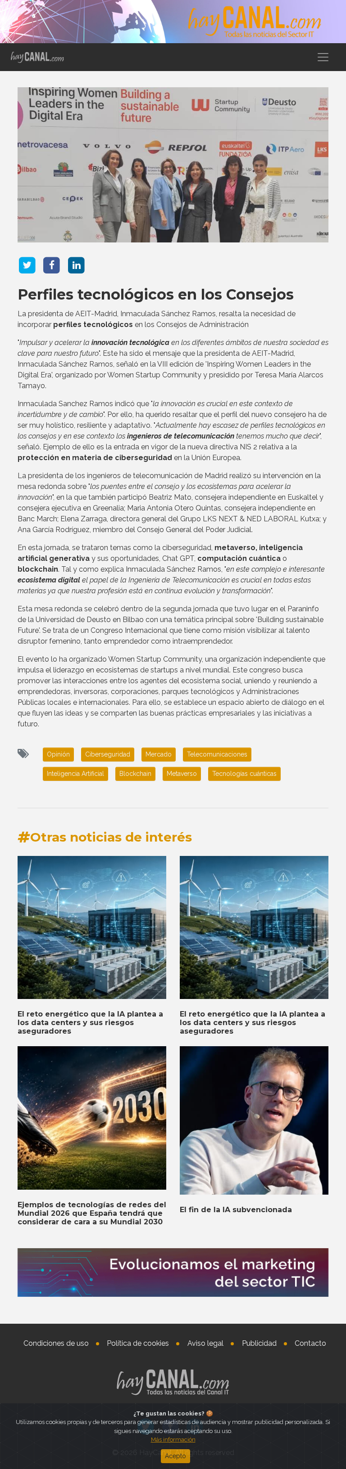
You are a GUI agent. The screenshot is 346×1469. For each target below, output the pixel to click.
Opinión (58, 754)
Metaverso (182, 773)
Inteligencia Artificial (75, 773)
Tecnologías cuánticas (244, 773)
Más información (173, 1439)
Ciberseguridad (107, 754)
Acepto (175, 1456)
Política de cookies (138, 1343)
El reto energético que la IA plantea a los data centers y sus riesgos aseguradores (90, 1022)
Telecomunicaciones (217, 754)
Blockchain (135, 773)
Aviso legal (205, 1343)
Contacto (310, 1343)
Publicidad (259, 1343)
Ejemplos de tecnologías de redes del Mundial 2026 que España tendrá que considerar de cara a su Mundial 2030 (92, 1213)
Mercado (159, 754)
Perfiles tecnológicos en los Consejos (156, 294)
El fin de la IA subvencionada (236, 1209)
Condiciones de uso (56, 1343)
